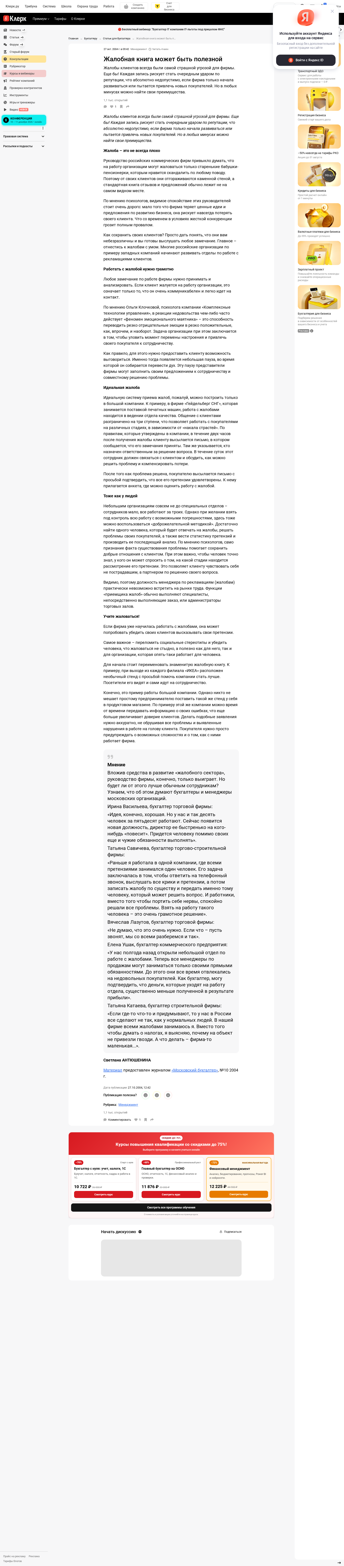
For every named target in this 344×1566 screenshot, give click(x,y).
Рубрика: (110, 1105)
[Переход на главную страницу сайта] (14, 18)
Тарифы (60, 19)
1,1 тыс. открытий (115, 1112)
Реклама (34, 1556)
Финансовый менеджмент (229, 1169)
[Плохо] (168, 1095)
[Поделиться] (127, 106)
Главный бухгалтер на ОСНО (163, 1168)
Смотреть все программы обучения (171, 1207)
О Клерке (78, 19)
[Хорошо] (146, 1095)
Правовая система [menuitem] (15, 136)
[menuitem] (24, 30)
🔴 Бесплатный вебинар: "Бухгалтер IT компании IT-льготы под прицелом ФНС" (171, 29)
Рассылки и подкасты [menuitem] (18, 146)
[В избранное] (121, 106)
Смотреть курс (103, 1194)
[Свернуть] (339, 1562)
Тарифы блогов (12, 1561)
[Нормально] (157, 1095)
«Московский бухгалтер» (194, 1070)
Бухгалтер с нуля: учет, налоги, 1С (100, 1168)
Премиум (40, 19)
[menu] (25, 76)
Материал (112, 1070)
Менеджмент (139, 49)
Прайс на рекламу (14, 1556)
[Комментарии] (105, 106)
